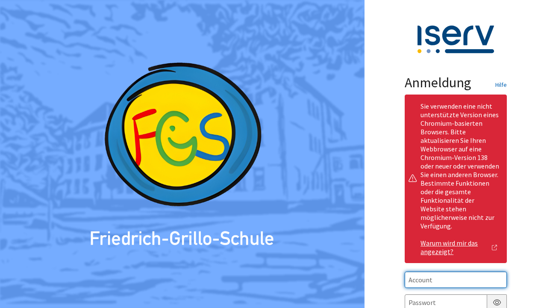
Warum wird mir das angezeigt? (449, 247)
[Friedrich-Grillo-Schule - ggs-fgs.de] (182, 154)
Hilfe (501, 85)
